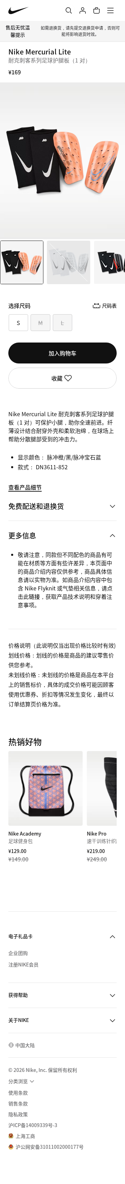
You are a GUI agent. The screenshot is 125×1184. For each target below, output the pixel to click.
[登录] (82, 10)
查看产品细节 (25, 487)
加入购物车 (62, 353)
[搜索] (68, 10)
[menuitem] (22, 1081)
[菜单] (110, 10)
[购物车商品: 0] (96, 10)
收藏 (56, 378)
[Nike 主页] (18, 10)
